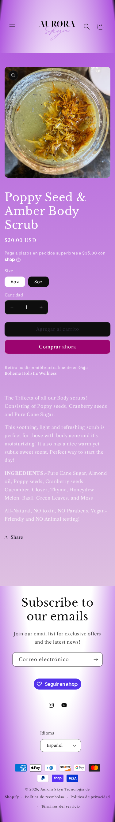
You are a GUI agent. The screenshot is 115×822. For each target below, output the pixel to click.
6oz (15, 282)
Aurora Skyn (51, 789)
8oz (38, 282)
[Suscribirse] (95, 659)
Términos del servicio (60, 806)
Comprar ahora (57, 347)
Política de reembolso (44, 797)
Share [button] (17, 537)
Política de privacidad (90, 797)
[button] (12, 26)
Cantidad (14, 294)
